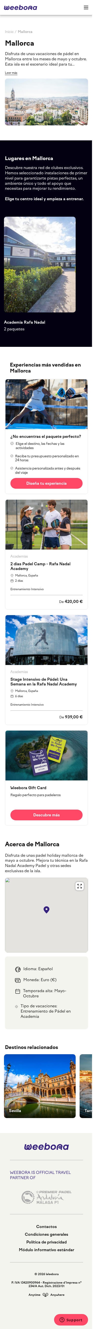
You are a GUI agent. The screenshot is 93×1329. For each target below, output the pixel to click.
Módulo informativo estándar (46, 1249)
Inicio (9, 32)
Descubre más (46, 815)
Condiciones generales (46, 1234)
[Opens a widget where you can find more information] (71, 1320)
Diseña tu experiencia (46, 483)
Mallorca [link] (25, 32)
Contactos (46, 1226)
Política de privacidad (46, 1242)
